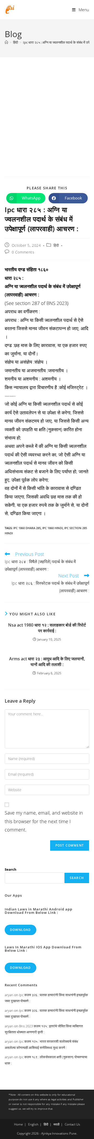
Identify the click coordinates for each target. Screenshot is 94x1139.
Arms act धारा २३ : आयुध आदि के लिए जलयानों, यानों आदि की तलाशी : (47, 661)
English (33, 1124)
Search (10, 869)
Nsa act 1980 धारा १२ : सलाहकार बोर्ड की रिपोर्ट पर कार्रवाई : (47, 628)
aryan (9, 995)
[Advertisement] (47, 106)
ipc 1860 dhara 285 (27, 528)
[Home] (6, 42)
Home (18, 1124)
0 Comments (23, 252)
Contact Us (72, 1124)
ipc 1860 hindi (52, 528)
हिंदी (56, 245)
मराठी (57, 1124)
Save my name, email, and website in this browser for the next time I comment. (44, 821)
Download (20, 930)
